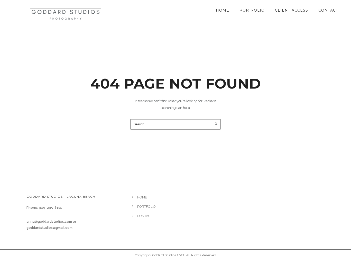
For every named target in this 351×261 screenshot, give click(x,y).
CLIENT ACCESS (291, 10)
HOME (222, 10)
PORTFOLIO (252, 10)
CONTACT (328, 10)
